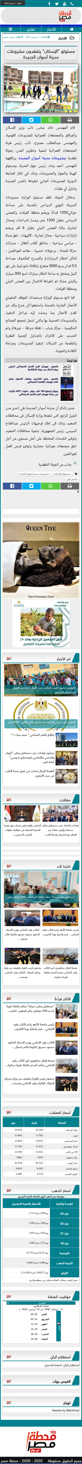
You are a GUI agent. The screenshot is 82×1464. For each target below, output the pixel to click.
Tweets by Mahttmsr (65, 1410)
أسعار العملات (60, 1112)
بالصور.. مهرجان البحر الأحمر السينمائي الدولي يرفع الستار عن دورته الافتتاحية (33, 367)
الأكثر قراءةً (63, 998)
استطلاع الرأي (60, 1356)
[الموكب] (41, 560)
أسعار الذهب (61, 1190)
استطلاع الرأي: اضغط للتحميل (61, 1364)
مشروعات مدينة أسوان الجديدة (41, 158)
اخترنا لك (64, 865)
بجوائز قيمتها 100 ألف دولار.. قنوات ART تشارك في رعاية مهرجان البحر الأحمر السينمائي (33, 392)
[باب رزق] (41, 623)
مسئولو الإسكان (61, 474)
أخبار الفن (71, 479)
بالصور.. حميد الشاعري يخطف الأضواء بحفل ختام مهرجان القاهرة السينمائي (33, 380)
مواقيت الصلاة (59, 1296)
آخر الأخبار (64, 658)
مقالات (65, 799)
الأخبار (62, 37)
